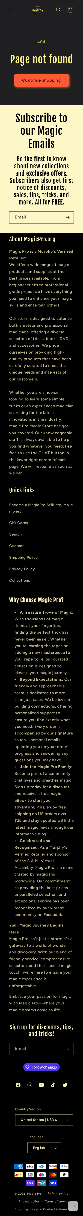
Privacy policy (29, 1201)
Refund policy (58, 1193)
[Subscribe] (68, 217)
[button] (11, 10)
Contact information (58, 1209)
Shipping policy (26, 1209)
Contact (16, 546)
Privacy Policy (22, 569)
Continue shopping (41, 80)
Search (15, 534)
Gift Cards (18, 523)
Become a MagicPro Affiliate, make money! (41, 508)
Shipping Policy (23, 557)
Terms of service (57, 1201)
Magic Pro (34, 1193)
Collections (19, 580)
